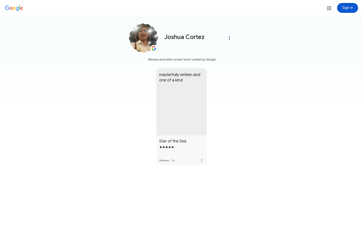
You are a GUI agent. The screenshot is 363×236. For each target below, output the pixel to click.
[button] (329, 8)
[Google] (14, 8)
